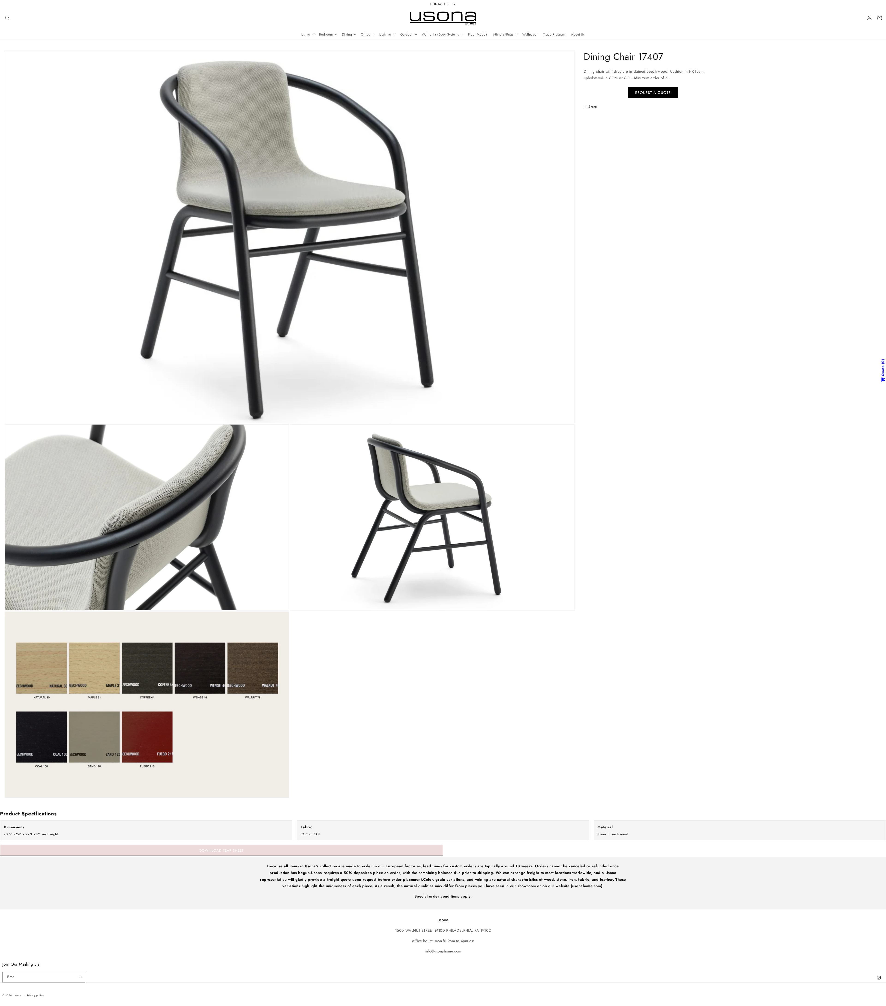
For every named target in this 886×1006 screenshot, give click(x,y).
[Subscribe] (80, 977)
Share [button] (592, 106)
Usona (17, 995)
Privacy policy (35, 995)
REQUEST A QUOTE (653, 92)
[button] (7, 18)
